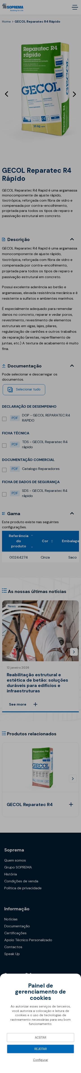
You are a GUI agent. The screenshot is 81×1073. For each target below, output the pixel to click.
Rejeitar (40, 1049)
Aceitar (40, 1037)
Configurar (40, 1060)
